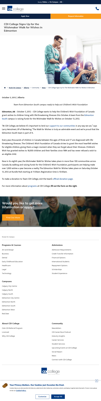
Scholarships (57, 269)
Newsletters (56, 328)
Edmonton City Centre (10, 298)
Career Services (58, 340)
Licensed (5, 332)
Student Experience (59, 273)
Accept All (58, 397)
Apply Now (25, 16)
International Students (60, 261)
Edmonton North (8, 302)
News (44, 87)
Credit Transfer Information (62, 254)
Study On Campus (15, 87)
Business (5, 254)
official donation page (63, 179)
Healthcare (6, 265)
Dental (4, 258)
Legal (4, 269)
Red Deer (5, 314)
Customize (42, 397)
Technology (6, 273)
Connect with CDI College (62, 360)
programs (32, 186)
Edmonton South (8, 306)
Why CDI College (8, 336)
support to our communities (62, 126)
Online (44, 2)
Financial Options (58, 258)
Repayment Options (59, 265)
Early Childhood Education (12, 261)
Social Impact (57, 352)
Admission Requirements (61, 250)
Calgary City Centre (9, 286)
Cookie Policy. (21, 390)
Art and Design (8, 250)
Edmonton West (8, 310)
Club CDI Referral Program (12, 328)
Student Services (58, 344)
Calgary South (7, 294)
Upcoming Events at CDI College (64, 348)
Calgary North (7, 290)
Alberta (26, 87)
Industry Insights (58, 336)
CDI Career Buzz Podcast (61, 332)
